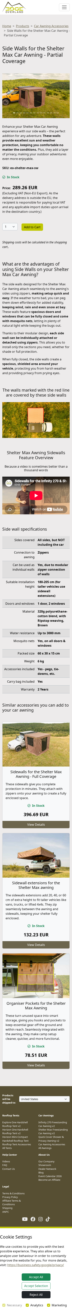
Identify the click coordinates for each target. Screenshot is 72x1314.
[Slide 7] (34, 113)
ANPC (5, 1211)
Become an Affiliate (49, 1179)
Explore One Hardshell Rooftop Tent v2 (15, 1124)
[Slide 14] (58, 113)
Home (6, 26)
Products (22, 26)
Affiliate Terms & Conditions (11, 1202)
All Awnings (44, 1148)
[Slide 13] (54, 113)
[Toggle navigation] (64, 7)
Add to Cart (32, 227)
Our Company (46, 1161)
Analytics (36, 1305)
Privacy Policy (10, 1197)
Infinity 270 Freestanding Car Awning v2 (52, 1124)
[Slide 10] (44, 113)
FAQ (4, 1165)
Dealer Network (47, 1169)
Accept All (36, 1277)
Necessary (14, 1305)
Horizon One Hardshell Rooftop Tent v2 (15, 1131)
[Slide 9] (41, 113)
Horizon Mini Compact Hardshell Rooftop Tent (15, 1138)
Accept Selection (36, 1286)
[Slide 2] (17, 113)
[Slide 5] (27, 113)
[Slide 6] (31, 113)
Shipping (7, 1208)
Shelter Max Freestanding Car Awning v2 (53, 1131)
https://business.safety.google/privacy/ (35, 1265)
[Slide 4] (24, 113)
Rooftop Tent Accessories (16, 1144)
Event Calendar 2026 (50, 1176)
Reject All (36, 1295)
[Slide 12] (51, 113)
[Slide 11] (48, 113)
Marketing (59, 1305)
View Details (36, 824)
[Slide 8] (38, 113)
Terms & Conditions (13, 1193)
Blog (41, 1172)
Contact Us (8, 1169)
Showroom (44, 1165)
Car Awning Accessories (51, 26)
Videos (6, 1161)
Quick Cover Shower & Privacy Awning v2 (51, 1138)
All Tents (7, 1148)
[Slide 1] (14, 113)
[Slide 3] (21, 113)
